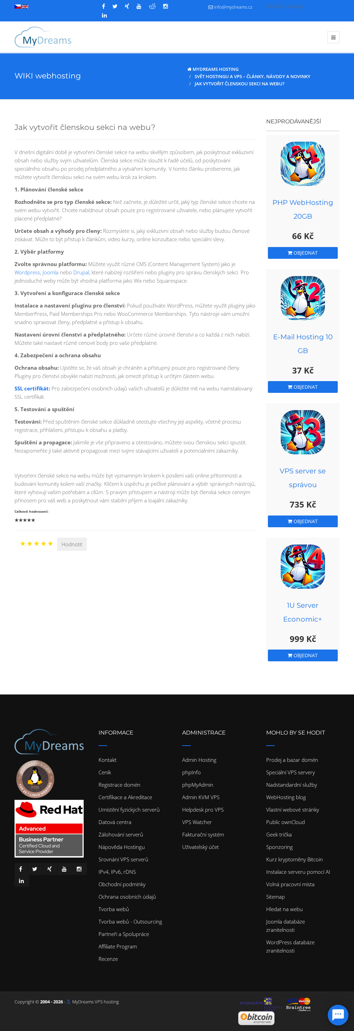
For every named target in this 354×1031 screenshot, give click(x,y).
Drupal (81, 272)
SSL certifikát (32, 388)
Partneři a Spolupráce (124, 933)
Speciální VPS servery (290, 772)
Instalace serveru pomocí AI (298, 871)
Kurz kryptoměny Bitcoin (294, 859)
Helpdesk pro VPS (203, 809)
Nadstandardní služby (291, 784)
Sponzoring (279, 846)
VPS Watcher (197, 822)
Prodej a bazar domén (292, 759)
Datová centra (115, 822)
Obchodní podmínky (122, 884)
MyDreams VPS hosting (95, 1002)
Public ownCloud (285, 822)
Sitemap (275, 896)
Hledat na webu (284, 909)
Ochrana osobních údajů (127, 896)
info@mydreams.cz (233, 7)
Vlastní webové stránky (292, 809)
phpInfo (191, 772)
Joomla (50, 272)
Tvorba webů (114, 909)
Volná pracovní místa (290, 884)
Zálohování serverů (121, 834)
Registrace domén (119, 784)
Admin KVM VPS (201, 797)
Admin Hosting (199, 759)
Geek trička (279, 834)
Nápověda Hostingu (122, 846)
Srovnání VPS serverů (123, 859)
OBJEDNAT (305, 252)
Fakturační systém (203, 834)
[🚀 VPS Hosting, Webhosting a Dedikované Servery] (42, 37)
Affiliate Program (118, 946)
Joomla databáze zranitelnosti (285, 925)
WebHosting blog (286, 797)
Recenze (108, 958)
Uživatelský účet (200, 846)
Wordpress (27, 272)
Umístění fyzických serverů (129, 809)
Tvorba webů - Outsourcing (130, 921)
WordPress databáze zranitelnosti (290, 946)
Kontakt (108, 759)
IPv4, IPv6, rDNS (117, 871)
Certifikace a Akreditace (125, 797)
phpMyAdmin (197, 784)
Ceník (105, 772)
